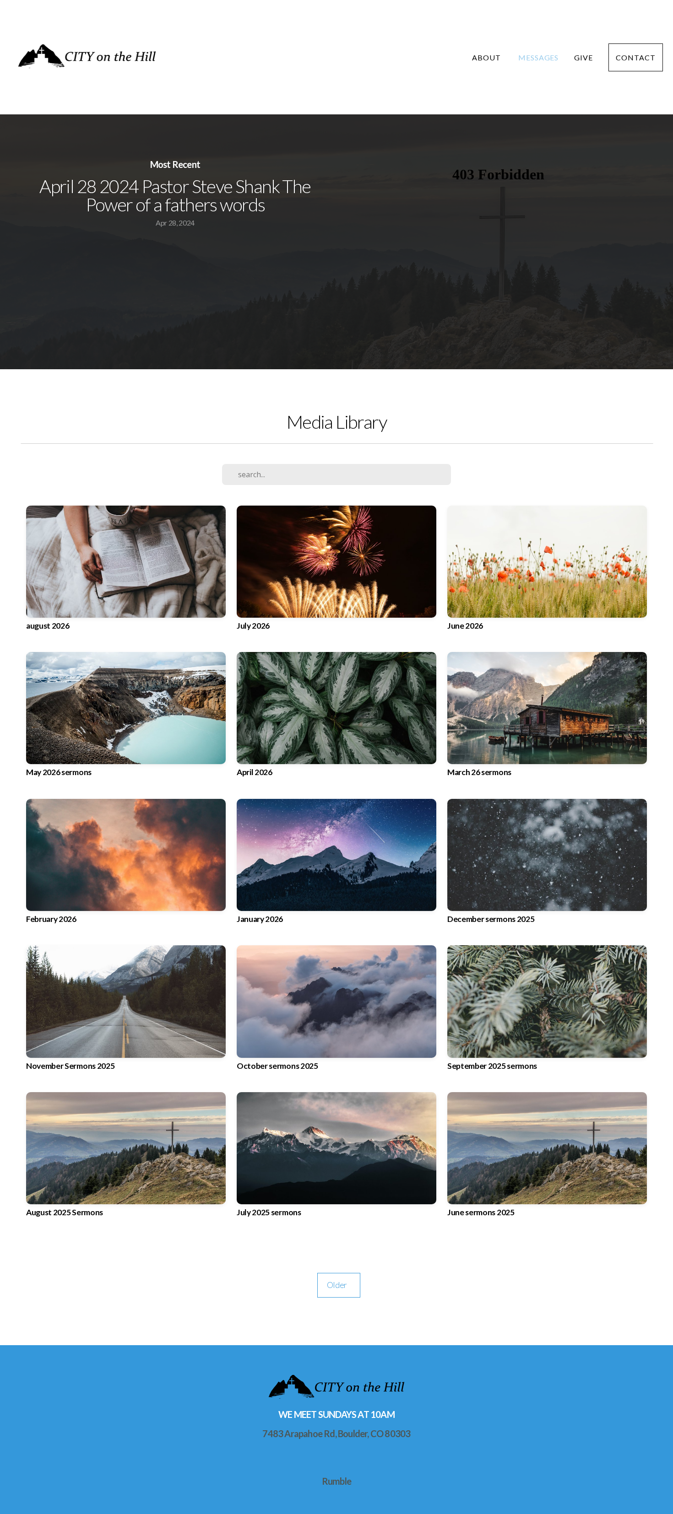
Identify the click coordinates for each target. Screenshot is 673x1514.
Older (339, 1285)
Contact (636, 57)
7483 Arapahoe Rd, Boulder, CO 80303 (336, 1433)
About (487, 57)
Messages (538, 57)
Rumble (336, 1481)
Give (583, 57)
